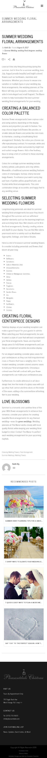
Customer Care (23, 751)
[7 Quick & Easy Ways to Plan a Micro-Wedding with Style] (24, 583)
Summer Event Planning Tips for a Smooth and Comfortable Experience (24, 520)
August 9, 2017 (22, 47)
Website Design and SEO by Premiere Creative (24, 756)
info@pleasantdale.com (11, 718)
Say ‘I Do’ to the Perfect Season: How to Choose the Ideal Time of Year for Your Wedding (24, 643)
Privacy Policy (23, 753)
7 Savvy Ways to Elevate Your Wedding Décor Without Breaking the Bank (24, 561)
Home (6, 27)
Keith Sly (7, 47)
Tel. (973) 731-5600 (10, 715)
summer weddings (8, 455)
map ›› (19, 702)
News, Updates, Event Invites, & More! (17, 731)
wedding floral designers (26, 50)
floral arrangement (26, 452)
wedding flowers (20, 455)
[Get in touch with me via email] (14, 468)
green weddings (25, 421)
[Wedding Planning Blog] (23, 6)
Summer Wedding (16, 27)
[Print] (15, 59)
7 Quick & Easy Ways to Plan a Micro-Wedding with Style (24, 602)
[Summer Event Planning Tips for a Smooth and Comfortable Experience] (24, 502)
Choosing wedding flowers (10, 452)
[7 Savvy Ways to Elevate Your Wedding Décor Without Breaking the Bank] (24, 543)
